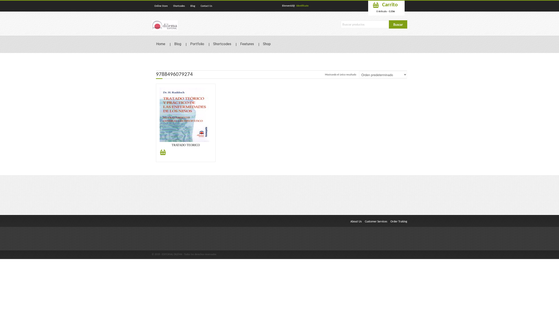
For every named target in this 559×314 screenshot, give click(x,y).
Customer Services (376, 221)
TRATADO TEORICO (186, 145)
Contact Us (206, 6)
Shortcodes (179, 6)
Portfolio (197, 44)
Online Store (161, 6)
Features (247, 44)
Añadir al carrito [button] (163, 154)
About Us (356, 221)
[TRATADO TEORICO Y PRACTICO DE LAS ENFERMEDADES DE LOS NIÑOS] (186, 114)
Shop (267, 44)
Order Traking (398, 221)
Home (160, 44)
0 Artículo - (385, 11)
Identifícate (302, 6)
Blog (192, 6)
